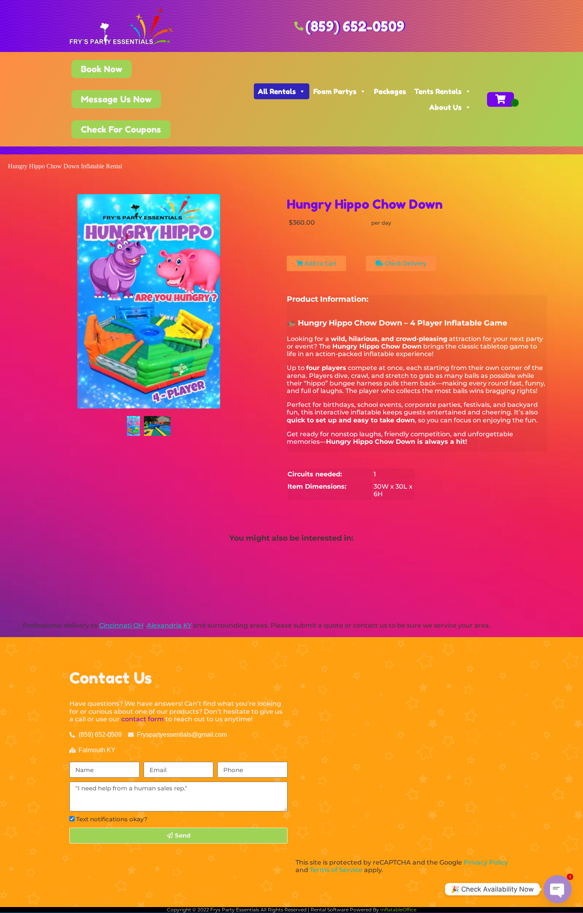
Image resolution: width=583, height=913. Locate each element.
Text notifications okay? (112, 819)
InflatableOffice (398, 910)
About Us (445, 107)
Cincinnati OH (121, 625)
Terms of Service (336, 870)
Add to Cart (320, 263)
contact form (142, 719)
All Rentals (277, 91)
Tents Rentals (438, 91)
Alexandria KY (169, 625)
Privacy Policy (486, 862)
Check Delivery (404, 263)
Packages (390, 91)
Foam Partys (335, 91)
